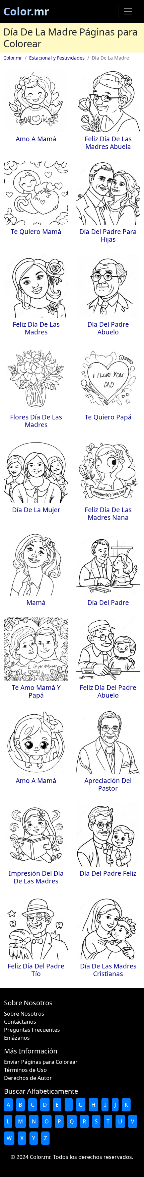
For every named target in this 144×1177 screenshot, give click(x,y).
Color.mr (26, 11)
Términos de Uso (25, 1070)
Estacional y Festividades (57, 58)
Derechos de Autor (28, 1078)
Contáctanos (20, 1021)
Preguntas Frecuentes (32, 1029)
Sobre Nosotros (24, 1013)
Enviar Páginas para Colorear (41, 1062)
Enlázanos (17, 1037)
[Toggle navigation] (128, 11)
